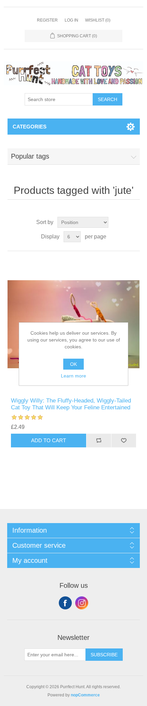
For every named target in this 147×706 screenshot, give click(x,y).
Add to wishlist (123, 440)
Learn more (73, 376)
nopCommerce (85, 695)
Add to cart (48, 440)
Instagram (81, 602)
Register (47, 20)
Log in (71, 20)
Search (107, 99)
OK (73, 364)
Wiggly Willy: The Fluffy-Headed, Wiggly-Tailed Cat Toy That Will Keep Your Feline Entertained (71, 404)
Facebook (65, 602)
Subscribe (104, 654)
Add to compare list (98, 440)
